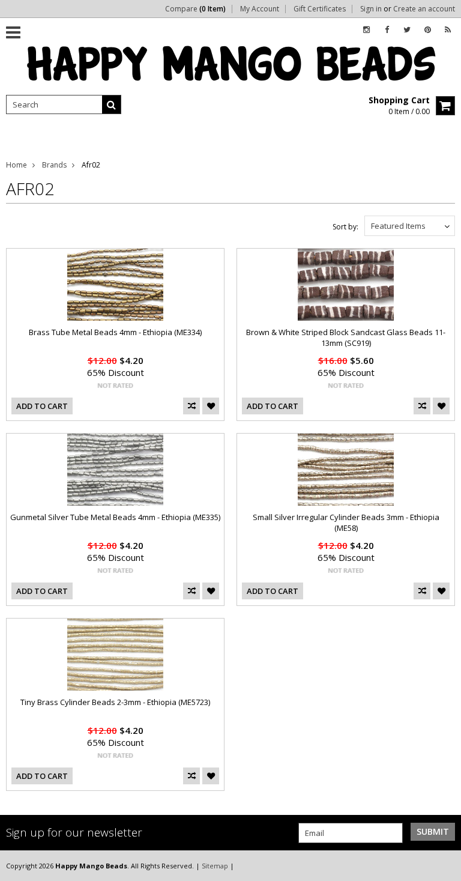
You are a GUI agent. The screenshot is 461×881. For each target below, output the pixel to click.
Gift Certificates (320, 9)
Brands (54, 165)
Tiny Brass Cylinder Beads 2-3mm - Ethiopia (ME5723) (115, 702)
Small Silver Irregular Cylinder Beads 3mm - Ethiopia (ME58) (346, 522)
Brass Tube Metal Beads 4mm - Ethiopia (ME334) (115, 332)
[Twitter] (407, 30)
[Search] (111, 104)
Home (16, 165)
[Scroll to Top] (443, 865)
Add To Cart (42, 406)
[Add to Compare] (191, 406)
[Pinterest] (427, 30)
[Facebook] (387, 30)
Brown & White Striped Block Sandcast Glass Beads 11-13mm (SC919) (345, 337)
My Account (259, 9)
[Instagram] (366, 30)
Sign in (371, 9)
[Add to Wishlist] (210, 406)
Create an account (424, 9)
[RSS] (448, 30)
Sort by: (345, 227)
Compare (195, 9)
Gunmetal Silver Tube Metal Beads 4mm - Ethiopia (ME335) (115, 517)
